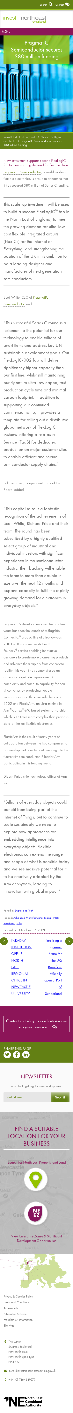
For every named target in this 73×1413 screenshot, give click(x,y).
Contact (59, 4)
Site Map (9, 1325)
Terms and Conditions (16, 1302)
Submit (60, 1097)
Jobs (19, 923)
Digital (47, 918)
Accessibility (11, 1308)
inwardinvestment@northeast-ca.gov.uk (32, 1371)
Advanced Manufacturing (28, 918)
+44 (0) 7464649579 (22, 1380)
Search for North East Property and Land (36, 1162)
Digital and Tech (24, 910)
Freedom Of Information (18, 1320)
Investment (9, 923)
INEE (56, 918)
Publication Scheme (15, 1314)
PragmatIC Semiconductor (22, 172)
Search (44, 4)
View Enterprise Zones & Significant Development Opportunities (36, 1238)
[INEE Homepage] (25, 18)
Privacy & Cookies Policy (18, 1296)
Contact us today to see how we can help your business (36, 1024)
